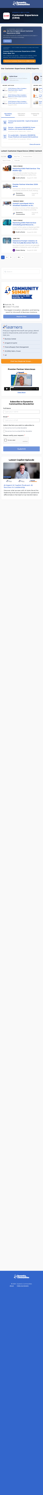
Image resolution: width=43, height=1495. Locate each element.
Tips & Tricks (6, 160)
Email (5, 417)
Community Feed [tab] (35, 114)
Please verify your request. (14, 435)
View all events (35, 144)
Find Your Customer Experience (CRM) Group (19, 61)
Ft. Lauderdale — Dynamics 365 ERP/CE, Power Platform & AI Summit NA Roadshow (23, 136)
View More (21, 392)
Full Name (7, 408)
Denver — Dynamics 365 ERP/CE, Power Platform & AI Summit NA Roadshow (21, 128)
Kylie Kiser (13, 76)
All (10, 156)
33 (19, 257)
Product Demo (27, 156)
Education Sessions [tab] (21, 114)
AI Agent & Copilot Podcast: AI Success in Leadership (18, 486)
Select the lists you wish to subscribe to (18, 425)
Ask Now (7, 41)
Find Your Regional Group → (22, 361)
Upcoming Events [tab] (8, 114)
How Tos (17, 156)
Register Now (22, 316)
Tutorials (17, 160)
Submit (21, 449)
